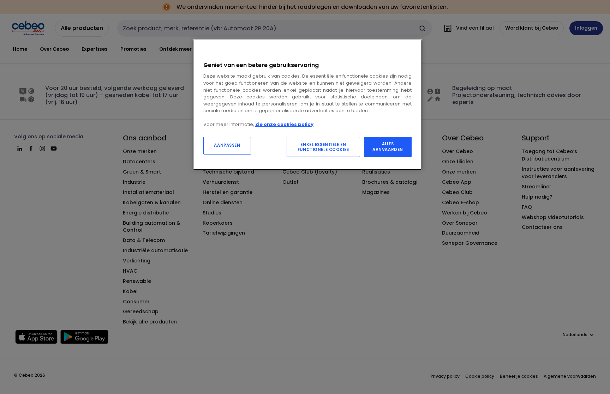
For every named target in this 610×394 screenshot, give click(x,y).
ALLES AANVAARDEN (387, 146)
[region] (307, 105)
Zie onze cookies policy (284, 124)
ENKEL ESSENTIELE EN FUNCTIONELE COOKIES (323, 147)
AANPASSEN (227, 145)
